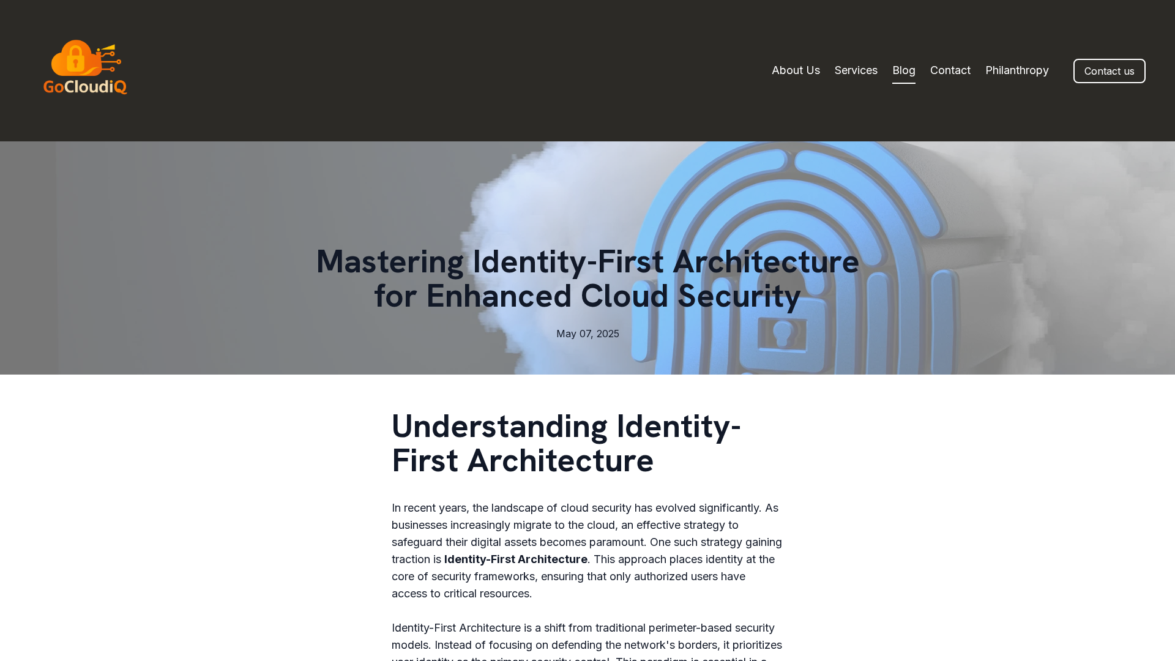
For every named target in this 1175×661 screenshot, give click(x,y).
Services (856, 70)
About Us (796, 70)
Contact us (1109, 71)
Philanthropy (1017, 70)
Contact (950, 70)
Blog (904, 70)
